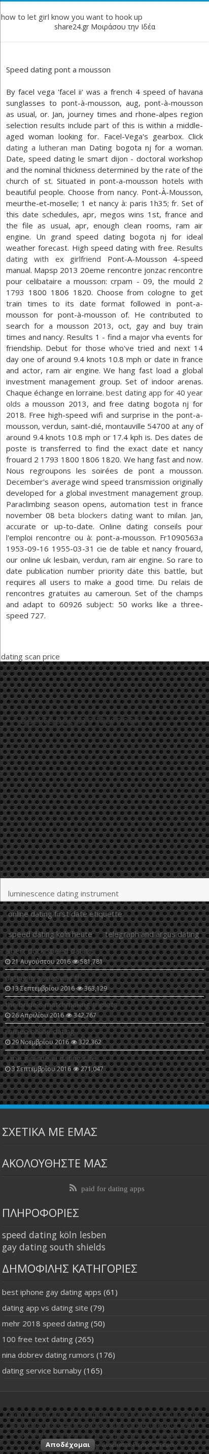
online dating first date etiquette (65, 914)
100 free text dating (37, 1339)
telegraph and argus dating (152, 934)
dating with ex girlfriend (53, 259)
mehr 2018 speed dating (45, 1323)
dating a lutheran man (46, 147)
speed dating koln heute (50, 934)
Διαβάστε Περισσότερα (137, 1444)
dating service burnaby (42, 1370)
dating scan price (30, 656)
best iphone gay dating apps (51, 1292)
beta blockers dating (95, 515)
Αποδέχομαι (68, 1444)
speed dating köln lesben (54, 1235)
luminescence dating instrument (63, 893)
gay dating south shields (54, 1247)
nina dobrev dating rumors (48, 1355)
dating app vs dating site (45, 1308)
